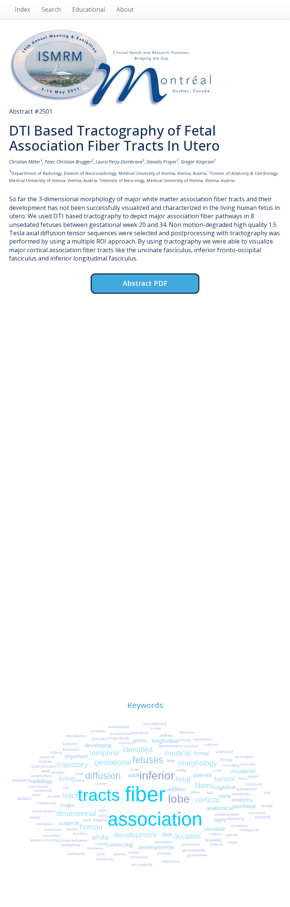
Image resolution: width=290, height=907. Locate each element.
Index (22, 9)
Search (51, 9)
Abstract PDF (145, 283)
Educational (88, 9)
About (125, 9)
